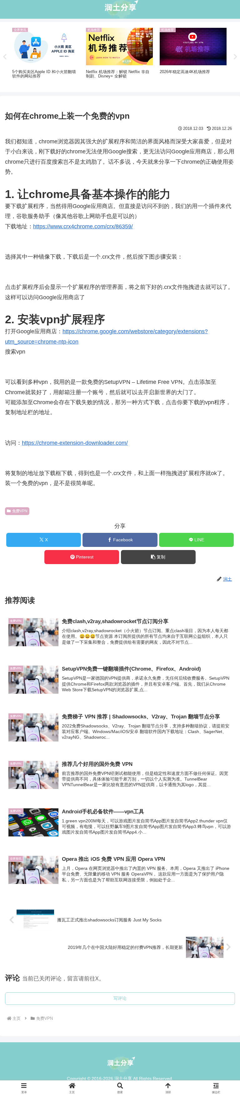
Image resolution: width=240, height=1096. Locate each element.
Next (235, 57)
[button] (158, 557)
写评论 (120, 998)
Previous (5, 57)
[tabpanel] (46, 56)
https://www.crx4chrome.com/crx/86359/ (83, 226)
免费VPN (20, 511)
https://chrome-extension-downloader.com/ (75, 443)
